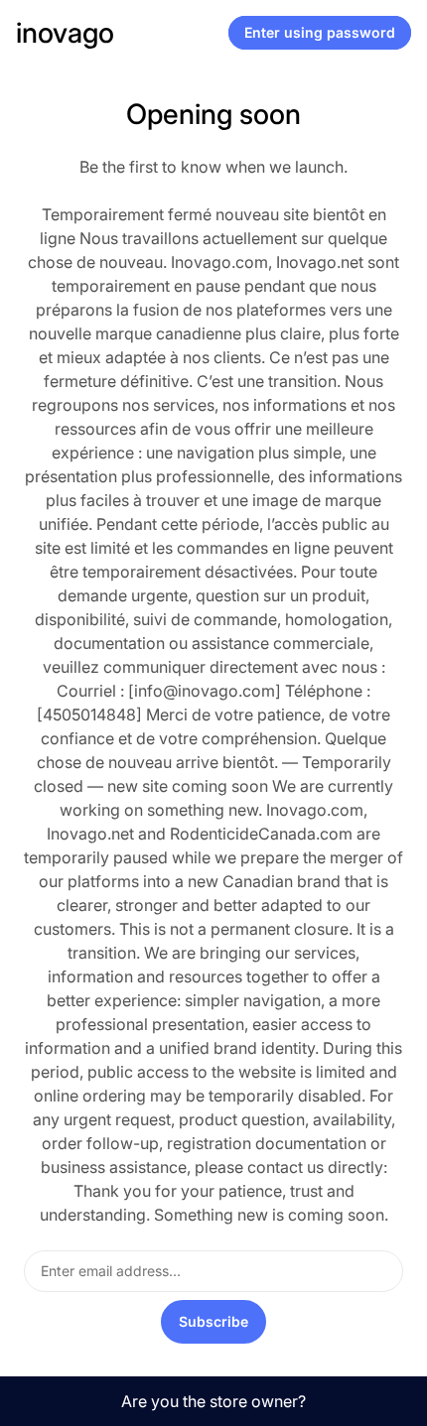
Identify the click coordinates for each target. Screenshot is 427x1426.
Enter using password (319, 32)
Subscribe (213, 1321)
